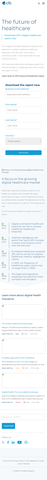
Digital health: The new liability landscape (20, 392)
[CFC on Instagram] (27, 442)
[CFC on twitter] (4, 442)
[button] (39, 3)
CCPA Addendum (31, 461)
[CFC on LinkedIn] (14, 442)
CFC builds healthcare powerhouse (17, 324)
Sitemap (26, 464)
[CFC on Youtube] (20, 442)
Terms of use (7, 461)
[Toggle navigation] (43, 3)
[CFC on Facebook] (9, 442)
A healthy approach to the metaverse (18, 358)
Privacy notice (18, 461)
